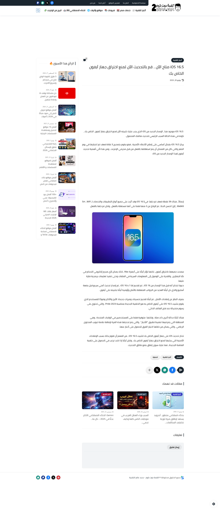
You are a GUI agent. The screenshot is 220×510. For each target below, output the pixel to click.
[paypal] (38, 3)
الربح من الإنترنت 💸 (52, 10)
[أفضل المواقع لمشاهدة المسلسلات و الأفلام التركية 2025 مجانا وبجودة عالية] (66, 160)
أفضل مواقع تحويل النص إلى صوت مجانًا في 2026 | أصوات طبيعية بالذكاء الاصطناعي (47, 113)
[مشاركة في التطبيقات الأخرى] (149, 370)
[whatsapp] (42, 3)
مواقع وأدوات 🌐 (95, 10)
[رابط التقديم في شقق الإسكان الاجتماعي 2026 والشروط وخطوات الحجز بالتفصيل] (66, 143)
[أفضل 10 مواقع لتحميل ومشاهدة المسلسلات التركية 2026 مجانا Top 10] (66, 127)
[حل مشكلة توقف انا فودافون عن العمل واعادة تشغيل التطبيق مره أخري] (66, 93)
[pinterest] (58, 477)
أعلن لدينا (102, 3)
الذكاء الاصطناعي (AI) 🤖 (74, 10)
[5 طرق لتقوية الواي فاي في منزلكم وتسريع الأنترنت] (66, 76)
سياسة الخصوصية (139, 3)
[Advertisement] (110, 38)
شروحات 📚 (110, 10)
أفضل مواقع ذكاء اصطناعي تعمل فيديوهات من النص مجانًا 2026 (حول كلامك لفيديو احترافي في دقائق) (48, 181)
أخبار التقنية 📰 (139, 10)
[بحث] (38, 10)
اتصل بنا (126, 3)
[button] (172, 370)
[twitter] (47, 3)
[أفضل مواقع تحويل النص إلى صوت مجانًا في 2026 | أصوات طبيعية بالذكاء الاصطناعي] (66, 110)
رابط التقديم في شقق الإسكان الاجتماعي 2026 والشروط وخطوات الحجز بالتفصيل (49, 147)
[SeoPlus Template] (182, 477)
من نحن (92, 3)
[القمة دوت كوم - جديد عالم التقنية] (166, 7)
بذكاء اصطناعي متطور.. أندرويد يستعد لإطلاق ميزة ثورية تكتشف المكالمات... (169, 418)
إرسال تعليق (174, 447)
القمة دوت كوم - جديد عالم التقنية (144, 477)
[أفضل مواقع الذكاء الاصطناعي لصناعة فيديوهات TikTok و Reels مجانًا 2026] (66, 228)
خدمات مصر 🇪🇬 (123, 10)
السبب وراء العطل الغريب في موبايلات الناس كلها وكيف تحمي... (135, 418)
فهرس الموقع (114, 3)
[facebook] (52, 3)
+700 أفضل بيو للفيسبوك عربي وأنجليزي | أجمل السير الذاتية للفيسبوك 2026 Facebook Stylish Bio (47, 198)
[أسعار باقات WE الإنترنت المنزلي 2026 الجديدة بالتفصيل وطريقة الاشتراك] (66, 211)
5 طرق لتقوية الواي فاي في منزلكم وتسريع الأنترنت (47, 80)
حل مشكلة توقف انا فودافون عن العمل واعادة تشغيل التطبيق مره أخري (47, 96)
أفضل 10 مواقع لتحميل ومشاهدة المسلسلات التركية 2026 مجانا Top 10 (48, 130)
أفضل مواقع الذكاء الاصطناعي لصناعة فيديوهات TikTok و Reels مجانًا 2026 (48, 232)
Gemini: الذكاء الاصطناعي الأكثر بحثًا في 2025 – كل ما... (98, 417)
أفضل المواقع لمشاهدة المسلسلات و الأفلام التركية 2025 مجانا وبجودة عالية (47, 164)
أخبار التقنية (177, 60)
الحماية (155, 357)
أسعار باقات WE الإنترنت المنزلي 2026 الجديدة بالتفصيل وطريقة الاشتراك (49, 215)
